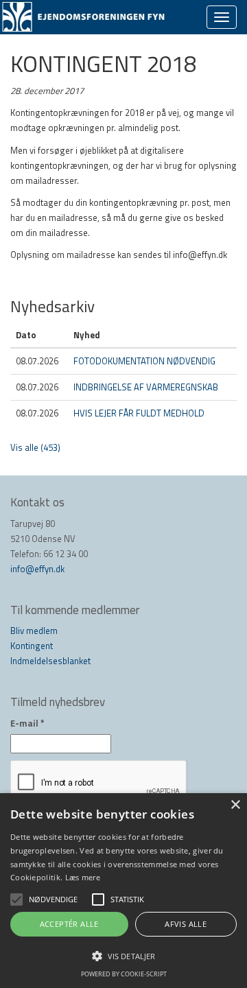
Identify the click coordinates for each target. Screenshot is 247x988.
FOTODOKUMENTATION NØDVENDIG (144, 361)
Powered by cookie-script (124, 973)
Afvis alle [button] (186, 924)
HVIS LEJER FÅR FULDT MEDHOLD (138, 413)
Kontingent (31, 645)
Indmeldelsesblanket (50, 661)
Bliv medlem (34, 630)
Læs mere (82, 877)
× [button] (235, 805)
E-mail (27, 723)
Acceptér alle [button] (69, 924)
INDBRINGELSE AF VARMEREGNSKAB (145, 387)
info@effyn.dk (37, 569)
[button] (123, 956)
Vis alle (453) (35, 447)
